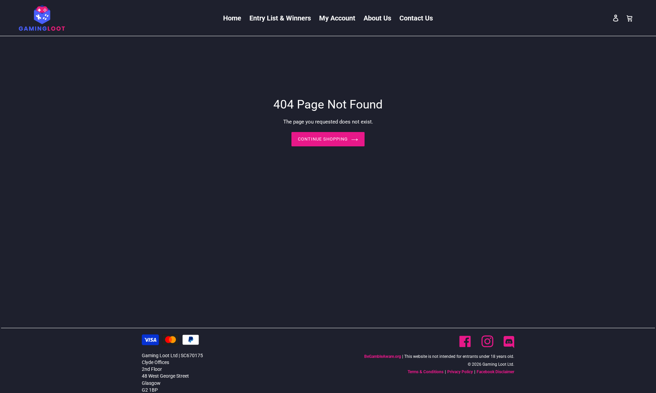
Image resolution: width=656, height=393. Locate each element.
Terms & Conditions (425, 371)
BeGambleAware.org (382, 356)
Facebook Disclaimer (495, 371)
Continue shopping (323, 139)
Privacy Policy (460, 371)
